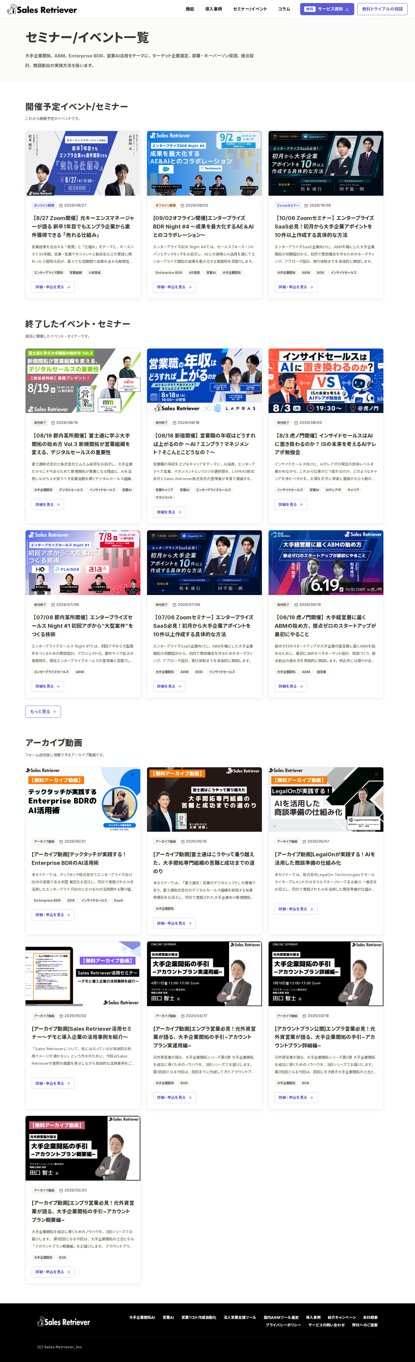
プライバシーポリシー (283, 1325)
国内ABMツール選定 (281, 1317)
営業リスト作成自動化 (198, 1317)
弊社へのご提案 (365, 1325)
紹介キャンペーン (342, 1317)
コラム (284, 9)
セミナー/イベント (250, 9)
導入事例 (213, 9)
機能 (190, 9)
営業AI (168, 1317)
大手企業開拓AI (142, 1317)
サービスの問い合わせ (326, 1325)
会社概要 (370, 1317)
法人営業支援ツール (240, 1317)
